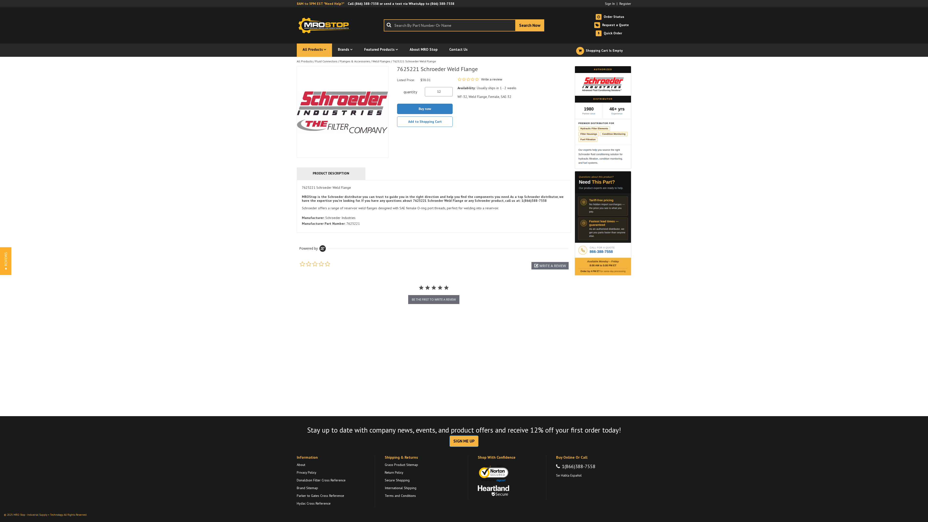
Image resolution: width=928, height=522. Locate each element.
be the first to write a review (434, 299)
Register (625, 4)
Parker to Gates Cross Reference (320, 495)
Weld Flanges (381, 61)
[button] (550, 265)
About (301, 465)
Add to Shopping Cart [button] (425, 121)
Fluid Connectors (326, 61)
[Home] (326, 25)
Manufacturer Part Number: (323, 223)
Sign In (610, 4)
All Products (305, 61)
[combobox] (464, 25)
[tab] (434, 206)
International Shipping (400, 488)
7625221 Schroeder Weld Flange (414, 61)
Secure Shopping (397, 480)
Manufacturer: (313, 218)
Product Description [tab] (331, 173)
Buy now (425, 109)
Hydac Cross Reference (314, 503)
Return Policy (394, 472)
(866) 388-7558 (367, 4)
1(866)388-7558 (578, 466)
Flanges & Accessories (355, 61)
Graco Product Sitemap (401, 465)
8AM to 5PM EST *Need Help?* (320, 4)
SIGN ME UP (464, 441)
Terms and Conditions (400, 495)
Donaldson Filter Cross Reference (321, 480)
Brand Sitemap (307, 488)
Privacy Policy (306, 472)
